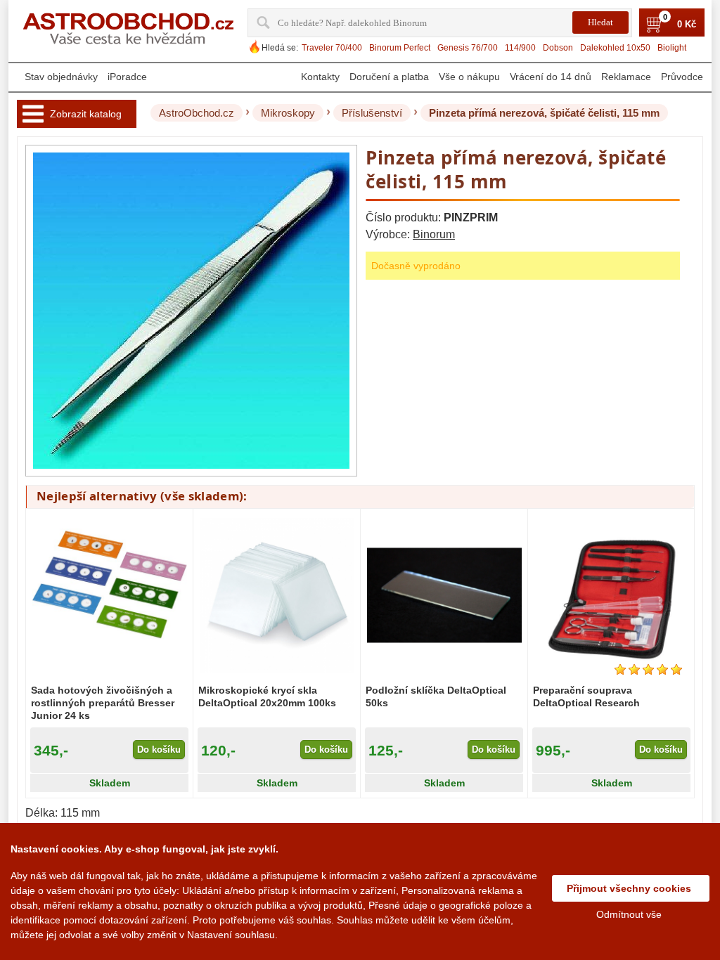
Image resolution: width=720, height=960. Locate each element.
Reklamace (626, 76)
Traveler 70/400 (332, 48)
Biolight (671, 48)
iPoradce (127, 76)
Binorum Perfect (399, 48)
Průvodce (682, 76)
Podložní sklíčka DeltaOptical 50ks (436, 696)
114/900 (520, 48)
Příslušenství (372, 113)
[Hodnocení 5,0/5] (648, 669)
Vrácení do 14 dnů (550, 76)
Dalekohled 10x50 (615, 48)
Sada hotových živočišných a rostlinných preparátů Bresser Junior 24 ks (102, 703)
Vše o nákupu (469, 76)
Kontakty (320, 76)
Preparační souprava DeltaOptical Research (586, 696)
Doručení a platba (389, 76)
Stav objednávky (61, 76)
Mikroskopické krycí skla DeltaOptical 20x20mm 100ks (267, 696)
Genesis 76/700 (467, 48)
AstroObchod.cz (196, 113)
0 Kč (686, 25)
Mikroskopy (288, 113)
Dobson (558, 48)
